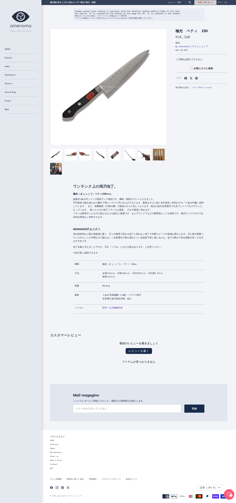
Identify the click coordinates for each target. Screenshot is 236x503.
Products (8, 57)
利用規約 (93, 479)
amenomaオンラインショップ (193, 46)
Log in (171, 2)
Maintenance (10, 74)
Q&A (7, 109)
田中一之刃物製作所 (112, 308)
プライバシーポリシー (111, 479)
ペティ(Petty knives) (202, 88)
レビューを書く (139, 350)
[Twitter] (68, 487)
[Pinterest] (62, 487)
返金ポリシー (131, 479)
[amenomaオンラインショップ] (20, 21)
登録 (179, 2)
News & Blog (10, 92)
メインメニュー (57, 436)
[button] (159, 87)
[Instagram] (57, 487)
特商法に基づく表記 (75, 479)
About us (8, 83)
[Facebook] (51, 487)
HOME (7, 49)
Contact (8, 100)
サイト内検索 (56, 479)
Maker (7, 66)
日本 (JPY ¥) (204, 2)
